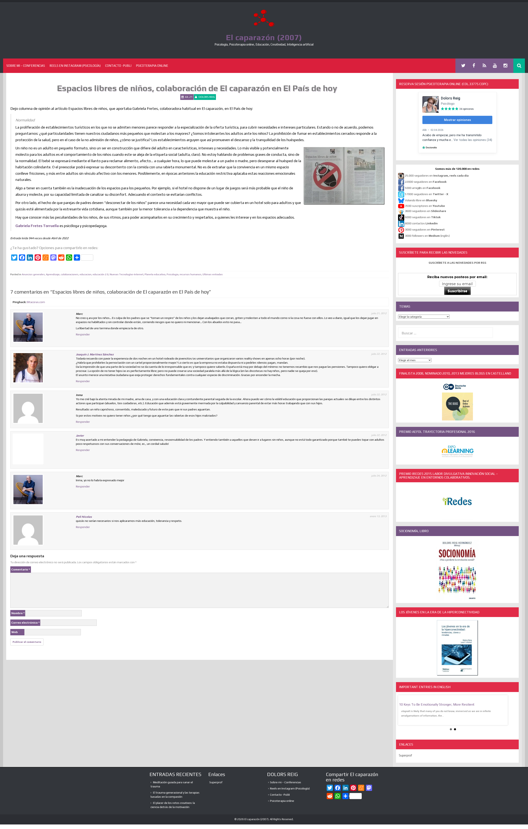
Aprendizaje (53, 274)
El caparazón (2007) (264, 37)
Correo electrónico (25, 622)
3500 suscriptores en (425, 205)
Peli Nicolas (84, 516)
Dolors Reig (207, 96)
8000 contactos (421, 223)
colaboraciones (69, 274)
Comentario (20, 569)
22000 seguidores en (426, 182)
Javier (80, 435)
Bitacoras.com (36, 302)
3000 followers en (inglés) (427, 236)
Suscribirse (457, 291)
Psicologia (172, 274)
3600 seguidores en (425, 211)
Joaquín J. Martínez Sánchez (95, 354)
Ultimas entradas (213, 274)
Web (14, 632)
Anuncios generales (33, 274)
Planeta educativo (155, 274)
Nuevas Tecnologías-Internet (126, 274)
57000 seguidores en (426, 194)
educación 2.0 (100, 274)
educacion (85, 274)
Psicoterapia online (152, 65)
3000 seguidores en (424, 229)
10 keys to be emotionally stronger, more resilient (436, 704)
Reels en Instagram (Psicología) (75, 65)
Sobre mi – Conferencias (25, 65)
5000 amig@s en (422, 188)
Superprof (405, 755)
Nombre (18, 613)
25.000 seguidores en (437, 175)
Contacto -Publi (118, 65)
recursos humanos (190, 274)
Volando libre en (421, 200)
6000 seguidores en (423, 217)
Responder (83, 334)
